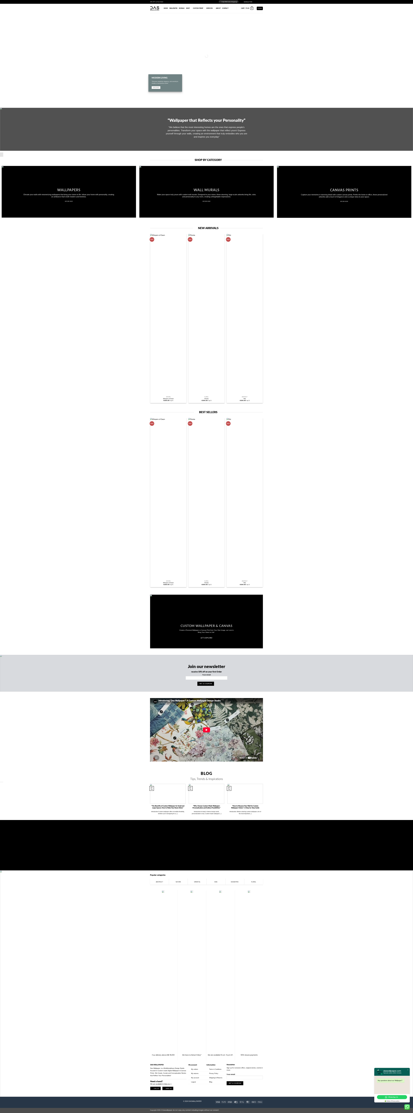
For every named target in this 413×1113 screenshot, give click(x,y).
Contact (225, 8)
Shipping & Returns (215, 1078)
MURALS (181, 8)
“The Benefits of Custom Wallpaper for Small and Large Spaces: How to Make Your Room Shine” (167, 807)
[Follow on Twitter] (260, 2)
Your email (206, 675)
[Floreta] (206, 314)
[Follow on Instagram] (258, 2)
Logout (193, 1082)
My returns (194, 1073)
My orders (194, 1069)
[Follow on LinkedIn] (164, 1102)
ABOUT (218, 8)
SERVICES (209, 8)
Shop (188, 8)
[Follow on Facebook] (256, 2)
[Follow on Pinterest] (161, 1102)
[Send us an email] (262, 2)
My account (195, 1078)
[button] (247, 2)
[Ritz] (245, 314)
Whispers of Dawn (168, 398)
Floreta (206, 398)
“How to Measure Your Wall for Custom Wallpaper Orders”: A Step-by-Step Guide (245, 807)
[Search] (239, 8)
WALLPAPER (173, 8)
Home (166, 8)
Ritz (245, 398)
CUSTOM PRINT (198, 8)
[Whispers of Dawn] (168, 314)
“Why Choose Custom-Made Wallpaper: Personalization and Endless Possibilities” (206, 807)
